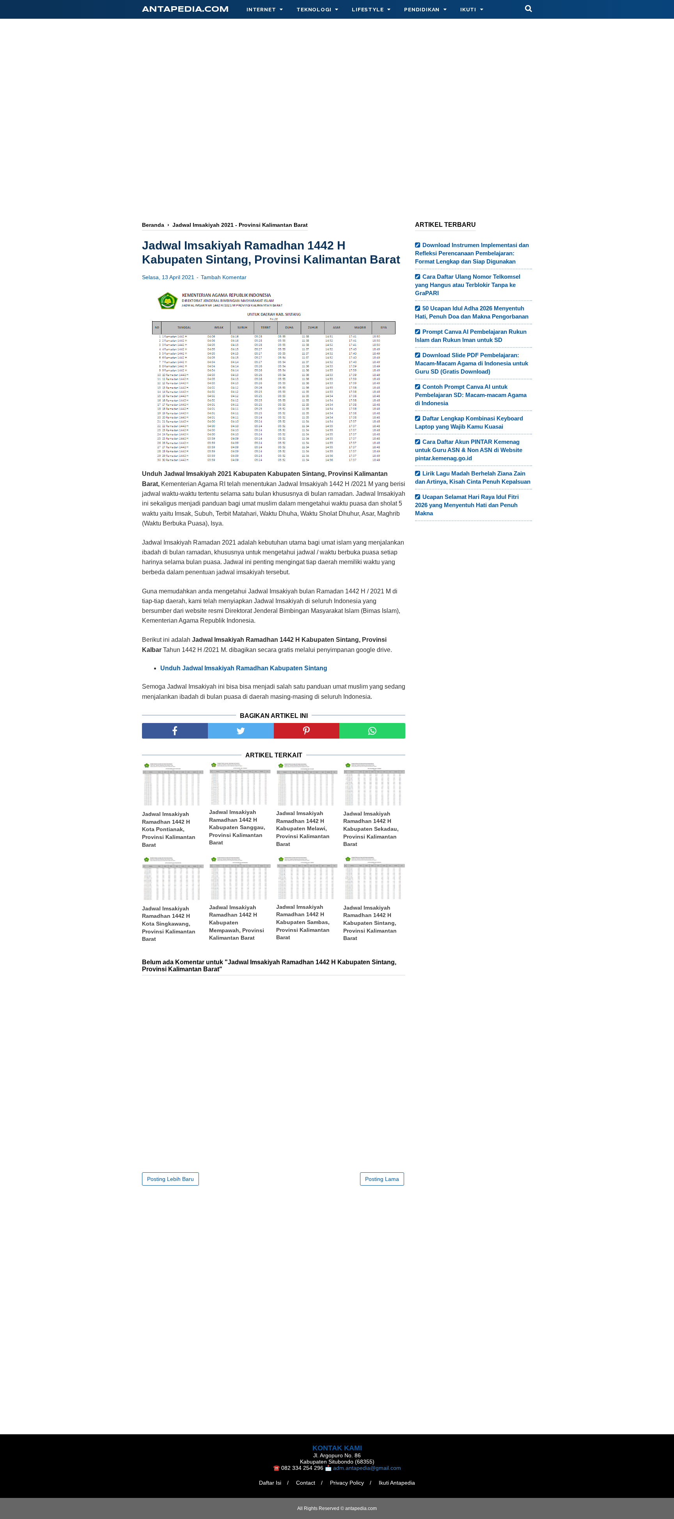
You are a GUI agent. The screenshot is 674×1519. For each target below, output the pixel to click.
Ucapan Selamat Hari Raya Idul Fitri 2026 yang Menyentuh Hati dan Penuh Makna (467, 504)
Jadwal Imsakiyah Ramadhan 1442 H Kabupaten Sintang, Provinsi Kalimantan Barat (370, 923)
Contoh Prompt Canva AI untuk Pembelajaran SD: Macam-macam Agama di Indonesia (471, 394)
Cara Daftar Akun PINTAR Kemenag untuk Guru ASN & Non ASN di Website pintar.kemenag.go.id (468, 449)
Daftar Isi (270, 1483)
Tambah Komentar (224, 277)
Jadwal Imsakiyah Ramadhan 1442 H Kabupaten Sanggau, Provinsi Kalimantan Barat (237, 827)
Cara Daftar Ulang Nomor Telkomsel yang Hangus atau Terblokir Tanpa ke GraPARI (467, 284)
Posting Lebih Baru (170, 1179)
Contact (305, 1483)
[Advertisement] (337, 151)
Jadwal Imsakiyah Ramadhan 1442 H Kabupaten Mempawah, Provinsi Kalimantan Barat (236, 922)
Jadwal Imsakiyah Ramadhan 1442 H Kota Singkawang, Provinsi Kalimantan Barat (168, 923)
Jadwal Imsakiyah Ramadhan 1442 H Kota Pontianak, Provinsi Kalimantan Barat (168, 829)
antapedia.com (185, 9)
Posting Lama (382, 1179)
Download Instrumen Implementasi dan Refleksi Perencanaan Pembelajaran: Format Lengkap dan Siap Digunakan (472, 253)
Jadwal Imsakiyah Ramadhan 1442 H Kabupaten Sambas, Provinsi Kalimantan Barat (303, 922)
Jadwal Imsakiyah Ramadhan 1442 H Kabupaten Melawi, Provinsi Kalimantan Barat (303, 828)
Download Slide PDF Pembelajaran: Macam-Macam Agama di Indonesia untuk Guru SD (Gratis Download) (471, 363)
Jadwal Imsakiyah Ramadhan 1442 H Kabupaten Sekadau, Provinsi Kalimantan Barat (371, 828)
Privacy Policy (347, 1483)
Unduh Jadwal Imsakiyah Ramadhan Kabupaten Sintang (243, 668)
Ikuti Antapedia (397, 1483)
